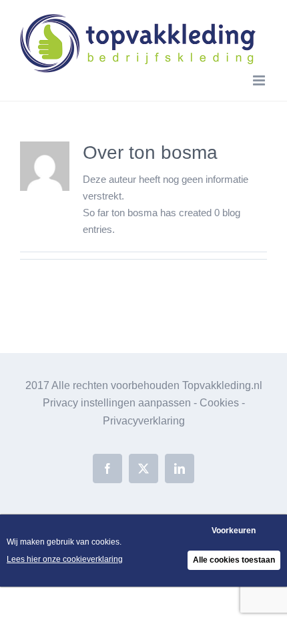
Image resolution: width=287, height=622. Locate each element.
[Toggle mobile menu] (260, 80)
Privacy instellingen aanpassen (117, 402)
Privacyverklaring (144, 420)
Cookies (219, 402)
